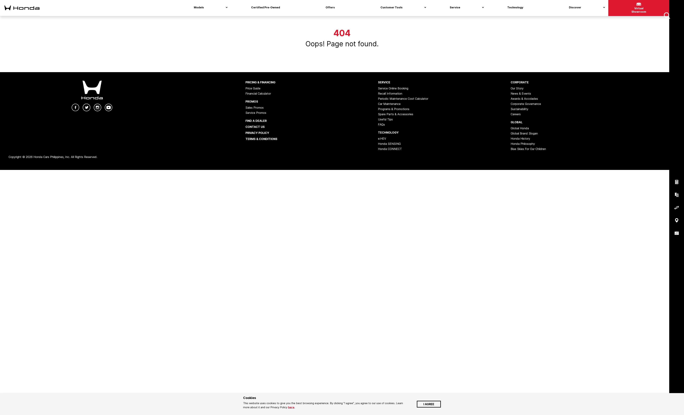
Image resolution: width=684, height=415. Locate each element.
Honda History (520, 138)
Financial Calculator (258, 93)
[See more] (667, 15)
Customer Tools (391, 7)
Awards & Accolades (524, 98)
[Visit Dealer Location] (676, 220)
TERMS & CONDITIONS (261, 139)
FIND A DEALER (256, 121)
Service (455, 7)
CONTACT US (255, 127)
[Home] (20, 8)
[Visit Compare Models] (676, 207)
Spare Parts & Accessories (395, 114)
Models (199, 7)
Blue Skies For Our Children (528, 149)
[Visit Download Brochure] (676, 194)
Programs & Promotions (393, 109)
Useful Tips (385, 119)
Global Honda (520, 128)
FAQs (381, 124)
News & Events (521, 93)
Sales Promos (254, 107)
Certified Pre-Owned (265, 7)
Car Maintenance (389, 104)
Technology (515, 7)
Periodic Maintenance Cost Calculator (403, 98)
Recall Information (390, 93)
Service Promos (255, 113)
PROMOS (251, 101)
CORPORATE (520, 82)
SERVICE (384, 82)
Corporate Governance (526, 104)
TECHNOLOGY (388, 132)
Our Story (517, 88)
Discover (575, 7)
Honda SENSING (389, 144)
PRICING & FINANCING (260, 82)
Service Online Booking (393, 88)
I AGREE (428, 404)
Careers (516, 114)
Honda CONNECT (390, 149)
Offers (330, 7)
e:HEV (382, 138)
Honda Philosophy (523, 144)
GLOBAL (516, 122)
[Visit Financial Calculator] (676, 182)
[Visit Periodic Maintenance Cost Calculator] (676, 233)
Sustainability (519, 109)
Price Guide (252, 88)
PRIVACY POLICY (257, 133)
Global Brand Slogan (524, 133)
